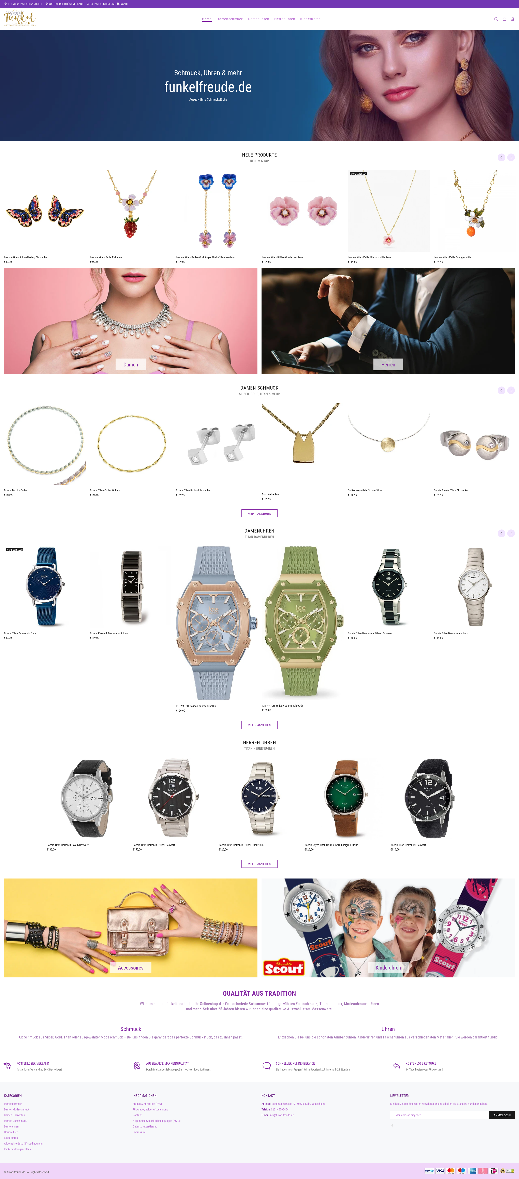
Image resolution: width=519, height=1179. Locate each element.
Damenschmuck (13, 1103)
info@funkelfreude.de (282, 1115)
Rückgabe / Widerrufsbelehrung (150, 1109)
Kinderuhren (11, 1137)
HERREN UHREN (259, 742)
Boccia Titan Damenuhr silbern (451, 633)
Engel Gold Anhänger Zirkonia (450, 490)
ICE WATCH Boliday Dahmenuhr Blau (196, 706)
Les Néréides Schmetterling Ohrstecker (26, 257)
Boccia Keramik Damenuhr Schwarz (110, 633)
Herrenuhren (11, 1132)
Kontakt (137, 1115)
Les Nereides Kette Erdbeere (106, 257)
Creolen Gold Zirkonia (16, 490)
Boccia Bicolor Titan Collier (191, 490)
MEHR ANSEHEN (259, 513)
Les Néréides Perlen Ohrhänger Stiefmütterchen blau (205, 257)
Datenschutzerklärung (145, 1126)
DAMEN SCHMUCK (259, 388)
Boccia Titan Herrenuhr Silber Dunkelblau (241, 845)
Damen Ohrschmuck (15, 1120)
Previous (501, 157)
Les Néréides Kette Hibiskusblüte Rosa (369, 257)
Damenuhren (11, 1126)
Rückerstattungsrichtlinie (18, 1149)
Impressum (139, 1132)
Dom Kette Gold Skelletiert (276, 490)
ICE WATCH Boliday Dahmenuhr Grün (282, 705)
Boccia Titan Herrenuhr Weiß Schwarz (68, 845)
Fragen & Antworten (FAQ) (147, 1103)
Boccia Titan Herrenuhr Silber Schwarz (154, 845)
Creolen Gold (97, 490)
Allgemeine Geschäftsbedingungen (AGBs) (156, 1120)
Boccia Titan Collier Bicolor (363, 490)
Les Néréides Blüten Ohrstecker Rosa (282, 257)
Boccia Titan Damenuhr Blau (20, 633)
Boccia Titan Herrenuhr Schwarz (408, 845)
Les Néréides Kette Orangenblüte (452, 257)
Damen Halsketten (14, 1115)
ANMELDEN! (502, 1115)
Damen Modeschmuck (16, 1109)
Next (511, 157)
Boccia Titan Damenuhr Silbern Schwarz (370, 633)
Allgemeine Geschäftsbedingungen (23, 1143)
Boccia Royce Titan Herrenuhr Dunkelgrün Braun (331, 845)
